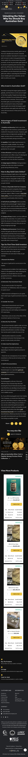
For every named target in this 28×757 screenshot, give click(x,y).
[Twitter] (16, 423)
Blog (16, 697)
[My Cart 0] (24, 7)
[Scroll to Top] (25, 749)
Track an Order (4, 697)
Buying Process (18, 699)
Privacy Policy (4, 700)
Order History (4, 699)
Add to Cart (16, 504)
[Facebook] (12, 423)
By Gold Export (20, 13)
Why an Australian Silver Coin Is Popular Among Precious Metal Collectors (12, 456)
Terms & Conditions (5, 702)
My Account (3, 695)
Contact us (3, 693)
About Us (17, 693)
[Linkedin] (20, 423)
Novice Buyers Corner (19, 700)
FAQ (16, 695)
